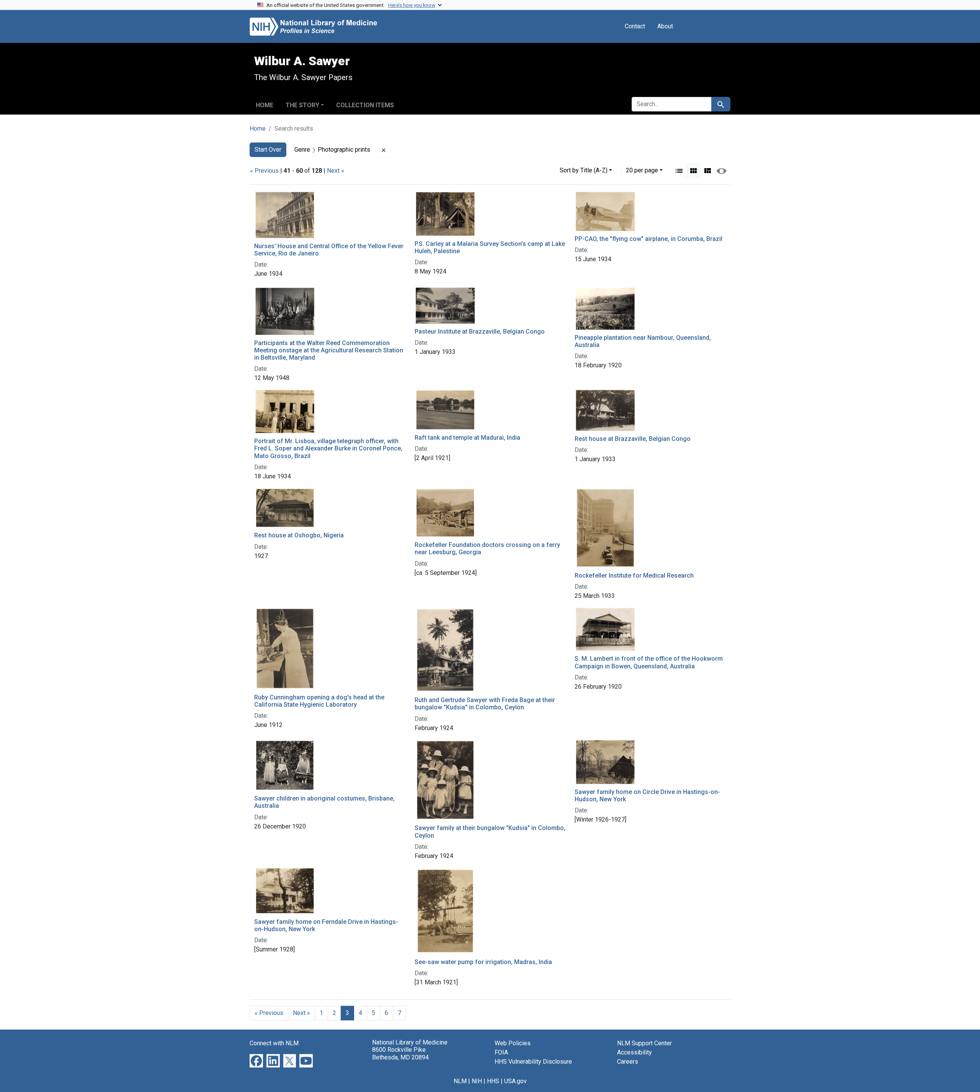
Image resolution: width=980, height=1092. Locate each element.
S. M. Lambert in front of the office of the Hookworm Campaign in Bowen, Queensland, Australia (649, 662)
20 (642, 170)
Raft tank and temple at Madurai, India (467, 437)
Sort (584, 170)
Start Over (268, 149)
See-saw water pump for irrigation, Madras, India (483, 962)
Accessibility (634, 1052)
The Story (302, 105)
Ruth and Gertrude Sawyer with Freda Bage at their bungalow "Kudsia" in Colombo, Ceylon (485, 703)
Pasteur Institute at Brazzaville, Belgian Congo (480, 331)
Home (264, 105)
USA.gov (515, 1081)
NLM (460, 1081)
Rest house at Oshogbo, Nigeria (299, 535)
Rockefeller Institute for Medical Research (634, 575)
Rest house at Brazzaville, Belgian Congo (633, 438)
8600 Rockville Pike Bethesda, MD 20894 (400, 1053)
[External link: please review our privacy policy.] (256, 1060)
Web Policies (513, 1043)
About (665, 26)
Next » (335, 170)
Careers (627, 1061)
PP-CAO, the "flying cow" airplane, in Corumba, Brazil (648, 238)
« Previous (264, 170)
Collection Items (365, 105)
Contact (635, 26)
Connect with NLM (274, 1043)
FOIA (501, 1052)
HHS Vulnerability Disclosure (533, 1061)
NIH (477, 1081)
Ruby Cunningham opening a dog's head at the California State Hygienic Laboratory (319, 701)
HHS (493, 1081)
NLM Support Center (644, 1043)
